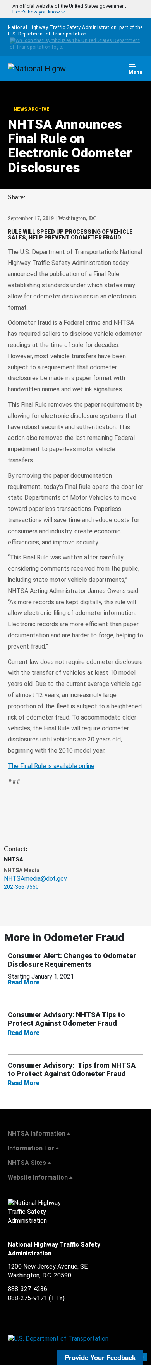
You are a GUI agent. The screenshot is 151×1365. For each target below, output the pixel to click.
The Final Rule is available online (51, 766)
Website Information (38, 1177)
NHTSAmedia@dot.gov (35, 878)
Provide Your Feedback (100, 1357)
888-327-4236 (27, 1289)
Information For (31, 1148)
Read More (29, 982)
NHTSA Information (36, 1133)
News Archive (31, 109)
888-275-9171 (27, 1298)
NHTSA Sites (27, 1162)
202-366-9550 (21, 887)
